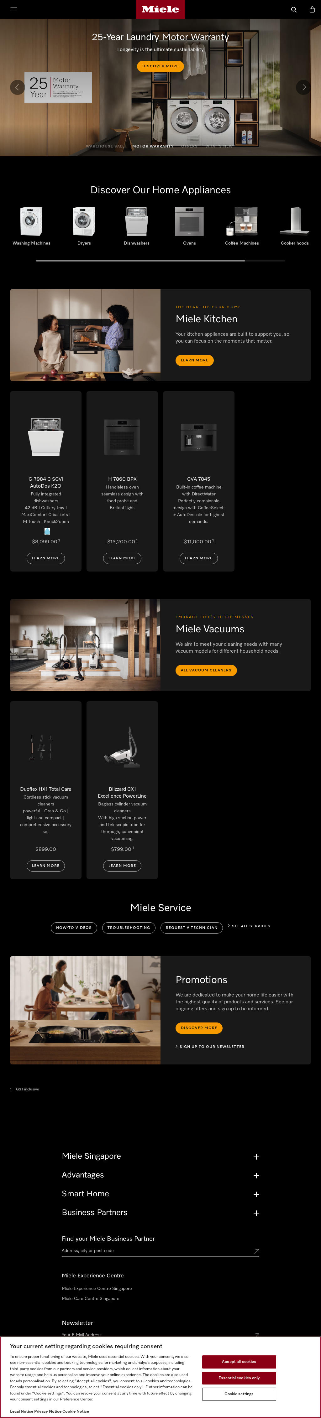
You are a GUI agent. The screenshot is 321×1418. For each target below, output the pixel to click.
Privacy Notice (47, 1412)
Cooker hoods (294, 228)
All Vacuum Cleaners (206, 670)
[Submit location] (256, 1252)
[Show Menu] (14, 10)
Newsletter (77, 1323)
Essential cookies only (239, 1378)
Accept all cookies (239, 1362)
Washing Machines (31, 228)
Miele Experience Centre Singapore (97, 1288)
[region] (160, 1377)
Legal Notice (21, 1412)
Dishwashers (136, 228)
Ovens (189, 228)
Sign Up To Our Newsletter (212, 1047)
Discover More (160, 66)
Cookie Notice (75, 1412)
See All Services (251, 926)
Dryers (84, 228)
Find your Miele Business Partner (108, 1239)
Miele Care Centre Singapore (90, 1298)
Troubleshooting (129, 928)
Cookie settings (239, 1394)
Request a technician (192, 928)
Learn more (194, 360)
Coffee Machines (242, 228)
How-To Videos (74, 928)
